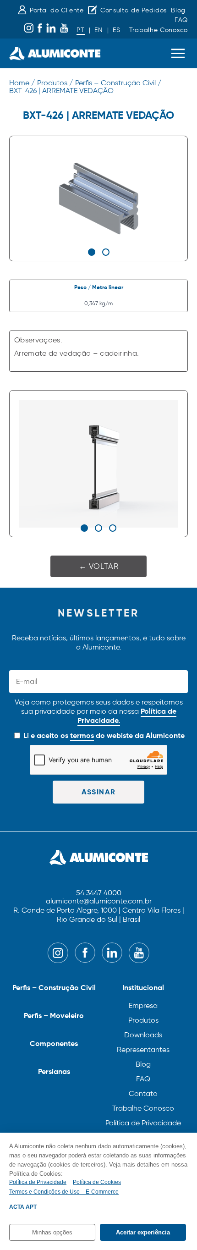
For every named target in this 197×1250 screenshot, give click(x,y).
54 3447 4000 (98, 893)
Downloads (143, 1034)
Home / (22, 82)
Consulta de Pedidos (133, 10)
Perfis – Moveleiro (54, 1015)
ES (116, 30)
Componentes (54, 1043)
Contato (143, 1093)
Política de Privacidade (143, 1122)
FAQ (181, 20)
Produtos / (55, 82)
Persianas (54, 1071)
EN (98, 30)
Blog (178, 10)
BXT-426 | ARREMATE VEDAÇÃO (61, 90)
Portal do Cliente (57, 10)
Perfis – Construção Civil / (118, 82)
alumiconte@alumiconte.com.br (99, 901)
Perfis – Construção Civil (54, 987)
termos (82, 735)
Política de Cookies (97, 1182)
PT (80, 30)
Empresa (143, 1005)
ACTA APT (23, 1207)
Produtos (143, 1020)
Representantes (143, 1049)
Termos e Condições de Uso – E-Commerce (64, 1192)
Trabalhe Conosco (158, 30)
